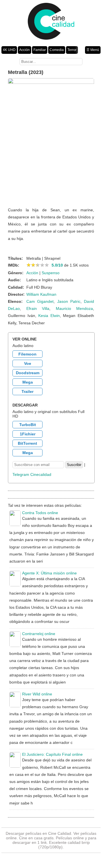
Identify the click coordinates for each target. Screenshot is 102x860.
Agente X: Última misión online (49, 573)
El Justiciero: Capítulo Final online (52, 754)
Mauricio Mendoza (74, 308)
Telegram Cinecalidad (31, 474)
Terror (71, 50)
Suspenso (51, 273)
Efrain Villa (38, 308)
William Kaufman (41, 294)
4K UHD (9, 50)
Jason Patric (68, 301)
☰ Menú (92, 50)
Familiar (39, 50)
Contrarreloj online (38, 633)
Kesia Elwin (49, 315)
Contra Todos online (40, 512)
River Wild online (37, 694)
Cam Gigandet (40, 301)
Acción (24, 50)
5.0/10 (57, 265)
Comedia (57, 50)
